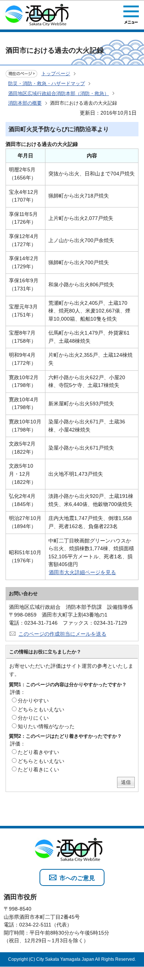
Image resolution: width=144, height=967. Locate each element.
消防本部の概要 (25, 103)
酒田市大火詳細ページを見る (82, 572)
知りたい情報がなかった (46, 726)
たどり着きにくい (38, 769)
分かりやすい (33, 701)
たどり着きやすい (38, 752)
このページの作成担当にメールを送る (62, 634)
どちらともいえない (41, 709)
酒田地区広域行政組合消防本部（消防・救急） (58, 93)
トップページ (55, 73)
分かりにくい (33, 718)
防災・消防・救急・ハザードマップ (46, 83)
